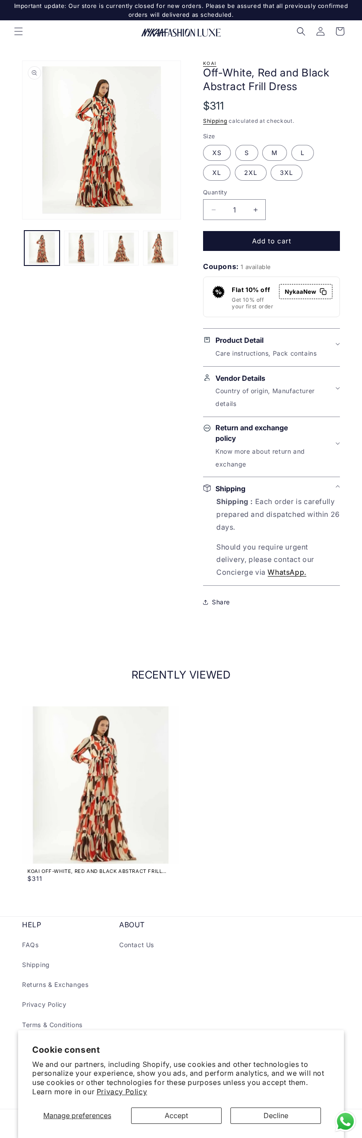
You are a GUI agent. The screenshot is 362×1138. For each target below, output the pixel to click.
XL (216, 172)
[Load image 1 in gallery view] (42, 248)
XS (217, 152)
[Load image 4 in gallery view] (160, 248)
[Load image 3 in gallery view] (121, 248)
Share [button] (221, 602)
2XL (250, 172)
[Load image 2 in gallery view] (81, 248)
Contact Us (136, 944)
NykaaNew (300, 291)
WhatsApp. (287, 572)
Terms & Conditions (52, 1024)
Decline (276, 1115)
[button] (18, 31)
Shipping (215, 121)
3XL (286, 172)
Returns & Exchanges (55, 984)
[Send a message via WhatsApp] (345, 1121)
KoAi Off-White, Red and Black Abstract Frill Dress (94, 871)
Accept (176, 1115)
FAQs (30, 944)
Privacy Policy (122, 1091)
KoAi (209, 63)
